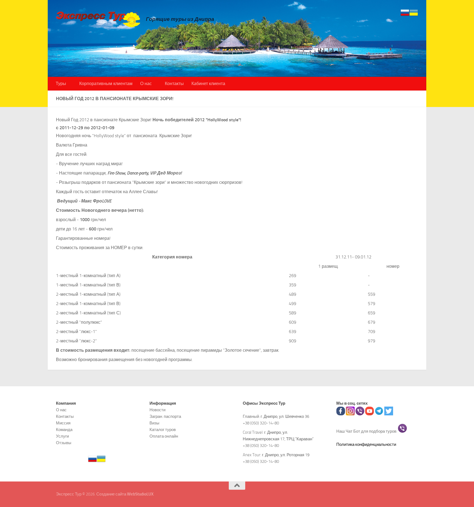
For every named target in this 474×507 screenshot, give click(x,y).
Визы (154, 423)
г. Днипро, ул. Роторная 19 (285, 454)
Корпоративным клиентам (105, 83)
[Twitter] (388, 414)
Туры (61, 83)
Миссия (63, 423)
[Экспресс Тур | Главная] (98, 19)
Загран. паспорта (165, 416)
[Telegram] (379, 414)
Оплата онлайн (163, 436)
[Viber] (360, 414)
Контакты (174, 83)
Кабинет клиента (208, 83)
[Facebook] (340, 414)
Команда (64, 429)
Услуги (62, 436)
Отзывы (63, 442)
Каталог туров (162, 429)
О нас (146, 83)
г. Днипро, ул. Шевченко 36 (285, 416)
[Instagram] (350, 414)
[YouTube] (369, 414)
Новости (157, 409)
